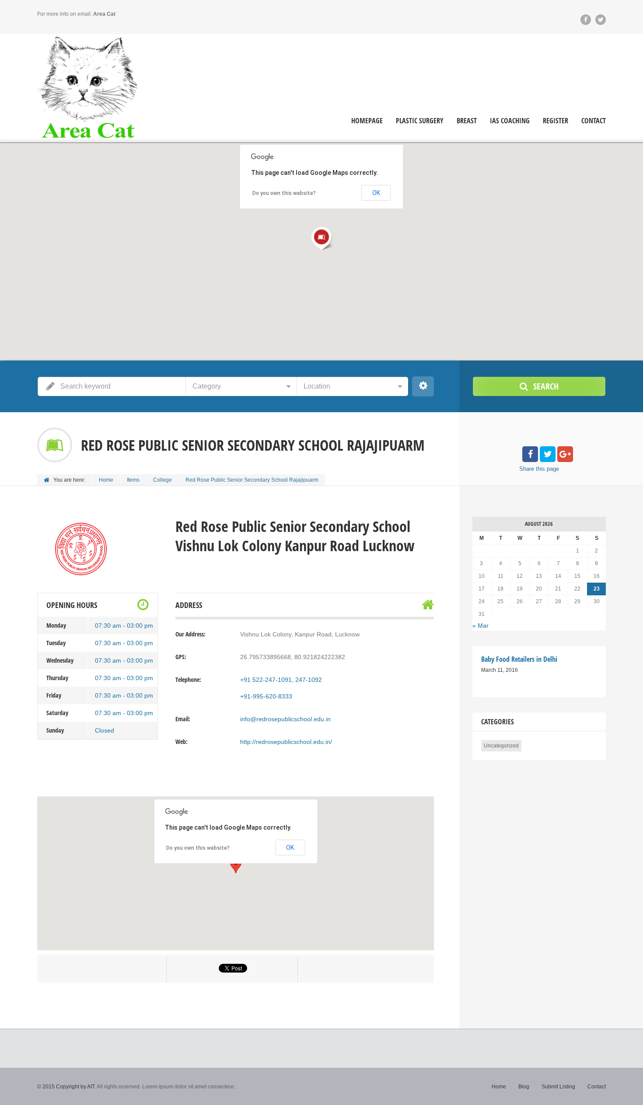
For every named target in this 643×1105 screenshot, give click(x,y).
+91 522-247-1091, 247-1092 (281, 679)
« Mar (480, 625)
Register (555, 120)
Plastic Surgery (420, 120)
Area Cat (104, 14)
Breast (467, 120)
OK (290, 847)
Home (106, 480)
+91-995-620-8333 (266, 696)
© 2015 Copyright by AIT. (66, 1087)
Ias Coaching (510, 120)
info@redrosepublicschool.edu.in (285, 719)
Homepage (367, 120)
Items (133, 480)
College (162, 480)
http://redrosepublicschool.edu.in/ (286, 741)
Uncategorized (501, 746)
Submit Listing (558, 1087)
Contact (593, 120)
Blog (523, 1087)
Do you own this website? (198, 848)
